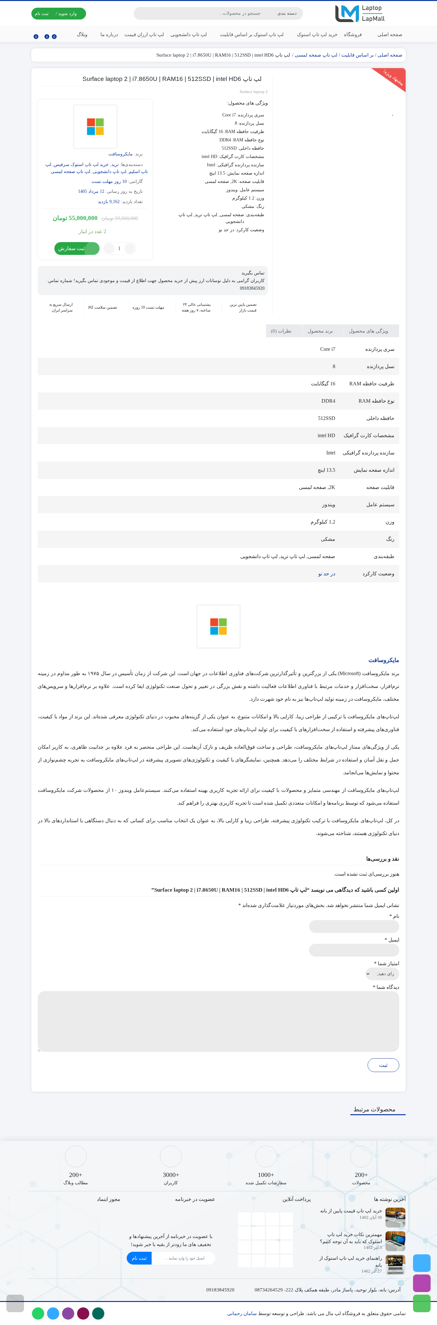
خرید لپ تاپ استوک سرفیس (81, 164)
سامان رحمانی (242, 1313)
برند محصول (321, 331)
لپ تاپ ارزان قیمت (144, 34)
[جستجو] (139, 13)
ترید (115, 164)
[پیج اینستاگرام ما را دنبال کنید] (422, 1283)
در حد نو (326, 573)
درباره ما (108, 34)
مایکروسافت (120, 154)
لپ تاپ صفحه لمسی (316, 55)
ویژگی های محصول (369, 331)
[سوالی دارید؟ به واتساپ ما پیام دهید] (422, 1303)
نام (394, 916)
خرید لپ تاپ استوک (317, 34)
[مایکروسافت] (95, 127)
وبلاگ (82, 34)
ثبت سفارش (71, 248)
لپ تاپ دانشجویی (189, 34)
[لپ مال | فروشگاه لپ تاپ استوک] (361, 13)
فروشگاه (353, 34)
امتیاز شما (386, 963)
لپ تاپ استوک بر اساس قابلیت (251, 34)
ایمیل (392, 939)
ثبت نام (139, 1258)
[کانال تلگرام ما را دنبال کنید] (422, 1263)
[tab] (371, 330)
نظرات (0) (282, 331)
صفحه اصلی (389, 34)
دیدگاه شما (386, 987)
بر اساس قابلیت (357, 55)
